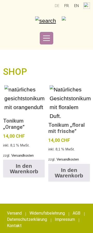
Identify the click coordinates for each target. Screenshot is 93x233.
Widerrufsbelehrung (47, 213)
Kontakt (14, 225)
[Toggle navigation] (46, 38)
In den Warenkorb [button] (24, 168)
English (76, 5)
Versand (14, 213)
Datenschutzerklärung (27, 219)
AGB (76, 213)
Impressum (65, 219)
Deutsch (57, 5)
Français (66, 5)
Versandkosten (22, 155)
